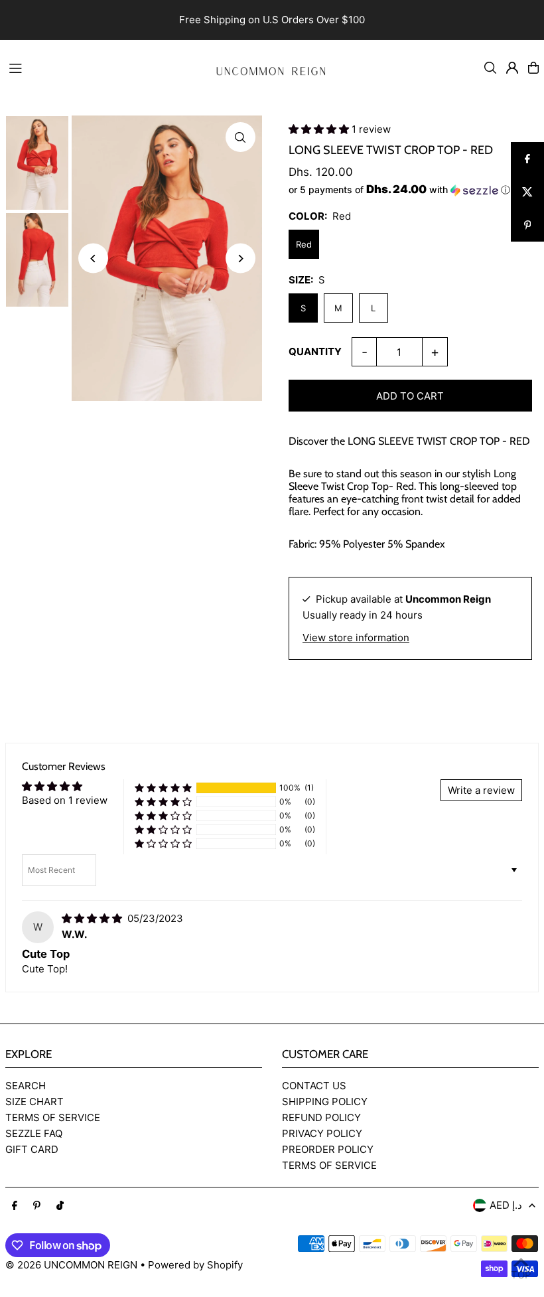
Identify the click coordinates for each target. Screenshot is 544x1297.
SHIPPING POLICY (325, 1101)
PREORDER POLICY (328, 1149)
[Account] (512, 68)
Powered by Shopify (195, 1265)
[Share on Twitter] (527, 191)
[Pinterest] (36, 1206)
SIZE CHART (34, 1101)
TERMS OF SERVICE (52, 1117)
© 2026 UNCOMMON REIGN (71, 1265)
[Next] (240, 258)
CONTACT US (314, 1085)
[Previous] (93, 258)
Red (304, 244)
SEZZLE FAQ (33, 1133)
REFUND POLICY (321, 1117)
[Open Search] (490, 68)
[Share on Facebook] (527, 158)
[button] (320, 129)
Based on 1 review (64, 800)
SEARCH (25, 1085)
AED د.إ (506, 1205)
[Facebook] (14, 1206)
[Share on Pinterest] (527, 225)
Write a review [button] (481, 790)
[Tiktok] (60, 1206)
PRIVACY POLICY (322, 1133)
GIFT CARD (31, 1149)
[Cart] (533, 68)
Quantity (315, 351)
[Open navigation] (100, 67)
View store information (356, 637)
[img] (93, 918)
